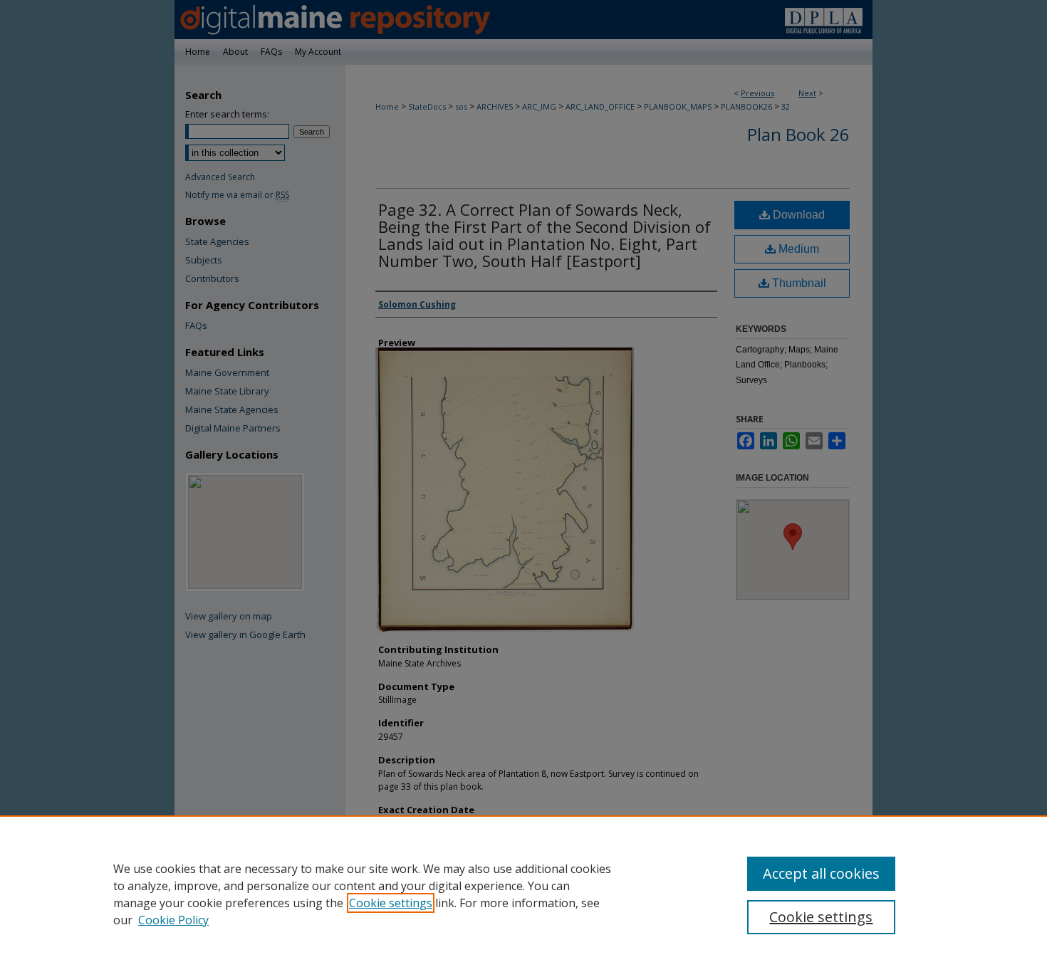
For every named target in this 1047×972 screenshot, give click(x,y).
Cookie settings (390, 903)
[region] (523, 893)
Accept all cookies (821, 873)
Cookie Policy (173, 920)
